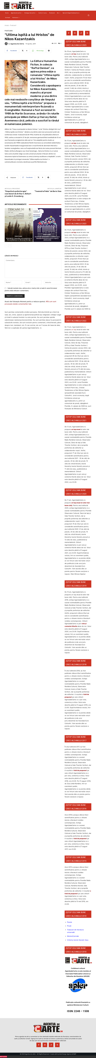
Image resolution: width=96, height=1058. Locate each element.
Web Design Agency (65, 1054)
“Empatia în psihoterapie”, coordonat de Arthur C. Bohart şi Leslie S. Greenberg (18, 193)
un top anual (76, 429)
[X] (87, 33)
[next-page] (9, 245)
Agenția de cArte (17, 44)
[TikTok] (81, 33)
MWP (74, 1054)
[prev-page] (6, 245)
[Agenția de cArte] (6, 43)
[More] (48, 50)
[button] (88, 15)
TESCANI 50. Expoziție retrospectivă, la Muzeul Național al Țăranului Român (19, 239)
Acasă (7, 25)
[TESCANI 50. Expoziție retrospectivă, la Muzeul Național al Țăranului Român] (19, 225)
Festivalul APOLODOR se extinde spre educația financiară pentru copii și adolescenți (47, 238)
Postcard (13, 25)
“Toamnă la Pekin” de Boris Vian (47, 191)
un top (73, 54)
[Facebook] (68, 33)
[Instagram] (75, 33)
